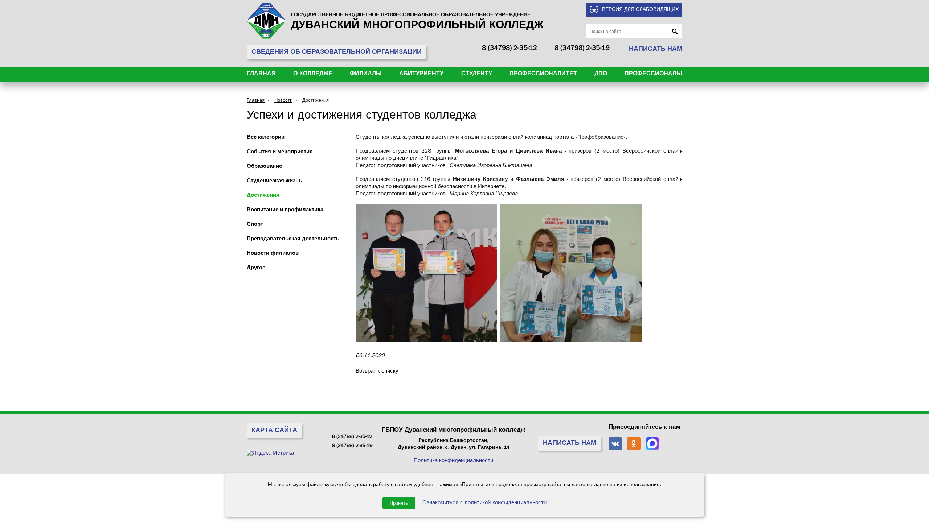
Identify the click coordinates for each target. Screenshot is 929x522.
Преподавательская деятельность (293, 239)
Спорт (255, 225)
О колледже (312, 74)
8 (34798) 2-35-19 (582, 49)
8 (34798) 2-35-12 (509, 49)
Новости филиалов (273, 254)
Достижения (315, 101)
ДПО (600, 74)
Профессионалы (653, 74)
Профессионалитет (543, 74)
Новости (283, 101)
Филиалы (366, 74)
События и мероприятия (280, 152)
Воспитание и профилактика (285, 210)
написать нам (655, 49)
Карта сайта (274, 431)
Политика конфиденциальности (453, 461)
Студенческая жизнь (274, 181)
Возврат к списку (377, 371)
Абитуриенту (421, 74)
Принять (399, 503)
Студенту (476, 74)
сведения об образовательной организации (336, 52)
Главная (261, 74)
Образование (264, 167)
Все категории (266, 138)
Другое (256, 268)
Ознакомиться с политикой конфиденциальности (484, 503)
